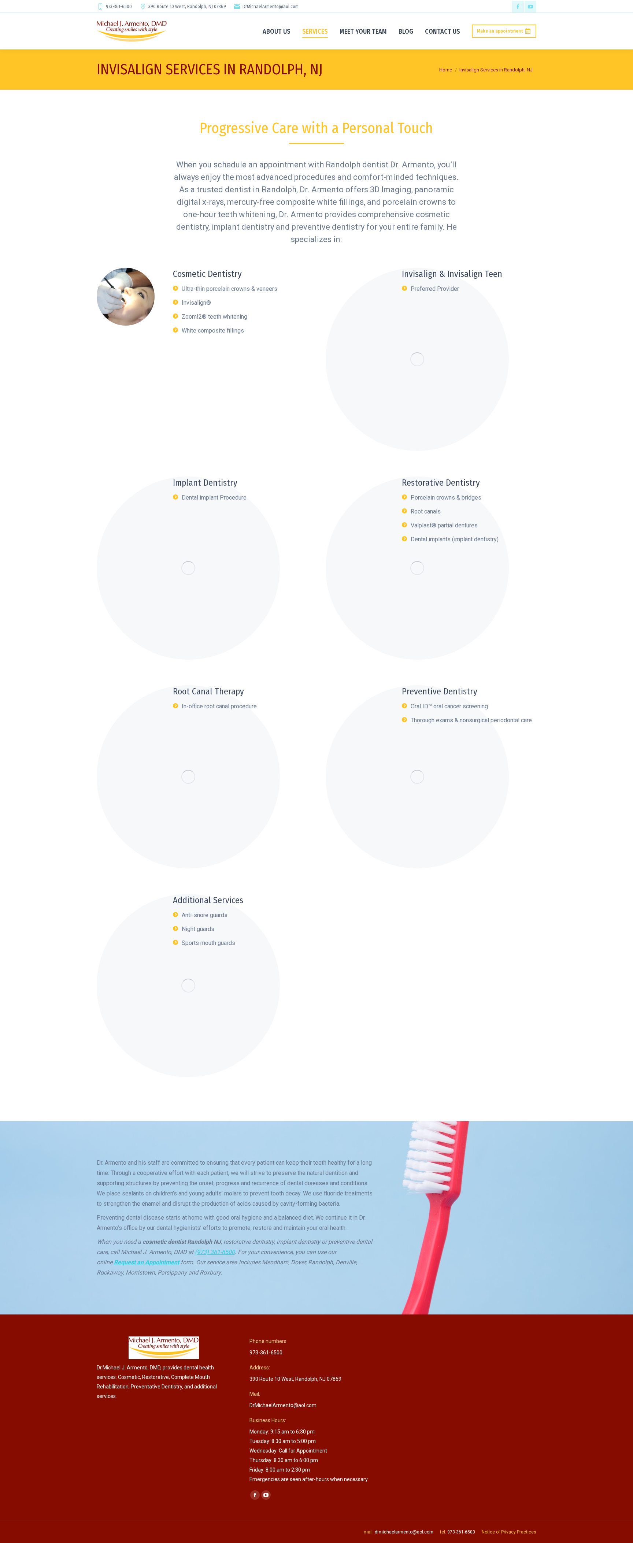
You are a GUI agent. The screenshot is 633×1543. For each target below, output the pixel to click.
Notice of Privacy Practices (509, 1532)
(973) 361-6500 (215, 1252)
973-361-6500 (119, 6)
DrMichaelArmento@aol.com (271, 6)
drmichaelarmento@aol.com (404, 1532)
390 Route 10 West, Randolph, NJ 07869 (187, 6)
